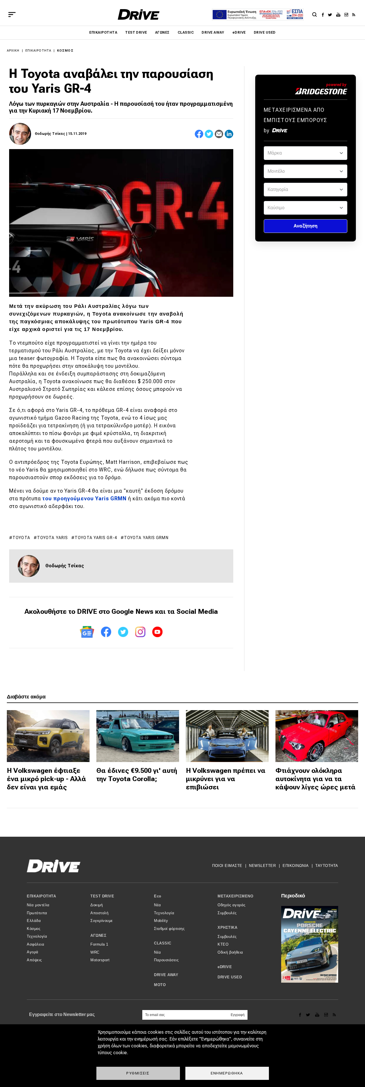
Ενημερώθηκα (227, 1073)
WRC (95, 952)
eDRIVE (239, 32)
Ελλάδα (34, 921)
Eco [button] (157, 896)
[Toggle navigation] (12, 14)
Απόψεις (34, 960)
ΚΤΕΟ (223, 944)
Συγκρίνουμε (101, 921)
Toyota (21, 537)
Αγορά (32, 952)
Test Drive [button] (102, 896)
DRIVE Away (213, 32)
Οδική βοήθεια (230, 952)
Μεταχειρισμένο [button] (235, 896)
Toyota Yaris (52, 537)
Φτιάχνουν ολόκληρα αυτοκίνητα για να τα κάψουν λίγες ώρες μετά (315, 779)
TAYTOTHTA (326, 865)
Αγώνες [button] (98, 935)
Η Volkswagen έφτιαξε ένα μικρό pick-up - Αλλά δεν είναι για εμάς (46, 779)
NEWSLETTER (262, 865)
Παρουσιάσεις (166, 960)
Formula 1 (99, 944)
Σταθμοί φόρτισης (169, 929)
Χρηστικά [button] (227, 927)
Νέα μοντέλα (38, 905)
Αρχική (13, 50)
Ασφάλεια (35, 944)
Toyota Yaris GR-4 (96, 537)
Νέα (157, 905)
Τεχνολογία (37, 936)
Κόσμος (65, 50)
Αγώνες (162, 32)
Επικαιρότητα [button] (41, 896)
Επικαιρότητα (103, 32)
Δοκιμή (96, 905)
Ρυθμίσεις (138, 1073)
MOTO (160, 985)
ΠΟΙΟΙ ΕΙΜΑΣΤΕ (227, 865)
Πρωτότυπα (37, 913)
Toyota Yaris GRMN (146, 537)
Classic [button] (162, 943)
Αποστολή (99, 913)
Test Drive (136, 32)
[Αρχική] (139, 14)
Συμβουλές (227, 913)
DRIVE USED (265, 32)
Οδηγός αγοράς (232, 905)
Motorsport (100, 960)
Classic (186, 32)
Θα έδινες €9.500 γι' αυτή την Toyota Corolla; (136, 775)
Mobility (161, 921)
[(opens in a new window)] (324, 14)
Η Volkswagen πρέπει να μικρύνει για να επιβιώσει (225, 779)
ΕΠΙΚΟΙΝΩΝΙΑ (296, 865)
